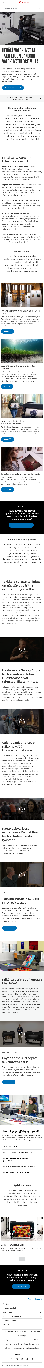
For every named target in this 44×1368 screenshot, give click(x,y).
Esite (4, 893)
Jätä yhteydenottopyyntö (21, 525)
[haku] (8, 2)
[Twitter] (27, 1359)
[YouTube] (32, 1359)
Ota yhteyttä (22, 506)
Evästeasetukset (32, 1348)
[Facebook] (11, 1359)
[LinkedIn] (22, 1359)
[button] (13, 1259)
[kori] (3, 2)
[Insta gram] (17, 1359)
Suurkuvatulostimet (10, 1052)
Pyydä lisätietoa (21, 1286)
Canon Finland (21, 1354)
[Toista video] (22, 649)
